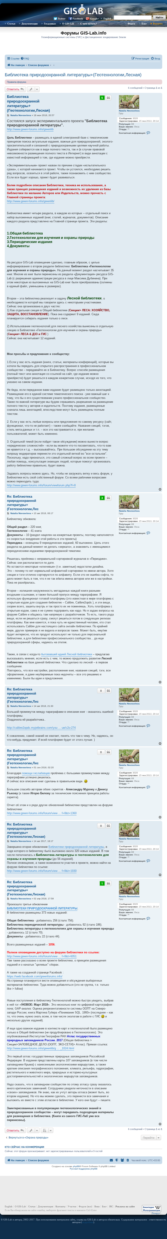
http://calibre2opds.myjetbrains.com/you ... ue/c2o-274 (41, 727)
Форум (131, 23)
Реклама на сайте (125, 1206)
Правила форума (16, 82)
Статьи (11, 23)
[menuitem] (24, 58)
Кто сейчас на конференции (24, 1147)
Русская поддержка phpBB (83, 1169)
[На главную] (83, 9)
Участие (72, 1206)
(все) (89, 1206)
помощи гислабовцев (36, 773)
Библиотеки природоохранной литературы (76, 846)
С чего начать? (88, 23)
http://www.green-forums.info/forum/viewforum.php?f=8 (41, 485)
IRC (111, 1206)
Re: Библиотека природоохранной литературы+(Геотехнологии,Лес (22, 503)
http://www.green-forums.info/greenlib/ (30, 201)
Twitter (61, 18)
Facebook (78, 18)
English (107, 18)
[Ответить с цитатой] (108, 97)
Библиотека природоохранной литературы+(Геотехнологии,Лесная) (73, 74)
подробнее (87, 1222)
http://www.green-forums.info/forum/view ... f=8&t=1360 (42, 813)
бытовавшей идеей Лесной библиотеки (66, 654)
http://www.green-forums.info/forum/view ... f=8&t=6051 (42, 956)
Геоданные (50, 23)
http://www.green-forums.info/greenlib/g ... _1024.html (40, 1048)
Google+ (94, 18)
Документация (30, 23)
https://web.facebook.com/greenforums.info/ (34, 976)
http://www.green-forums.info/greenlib (30, 129)
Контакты (60, 1206)
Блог (144, 23)
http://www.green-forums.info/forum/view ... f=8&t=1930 (42, 870)
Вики (97, 1206)
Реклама (158, 23)
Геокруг (156, 1213)
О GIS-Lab (68, 23)
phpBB (76, 1166)
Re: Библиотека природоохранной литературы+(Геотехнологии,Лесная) (26, 830)
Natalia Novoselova (129, 110)
